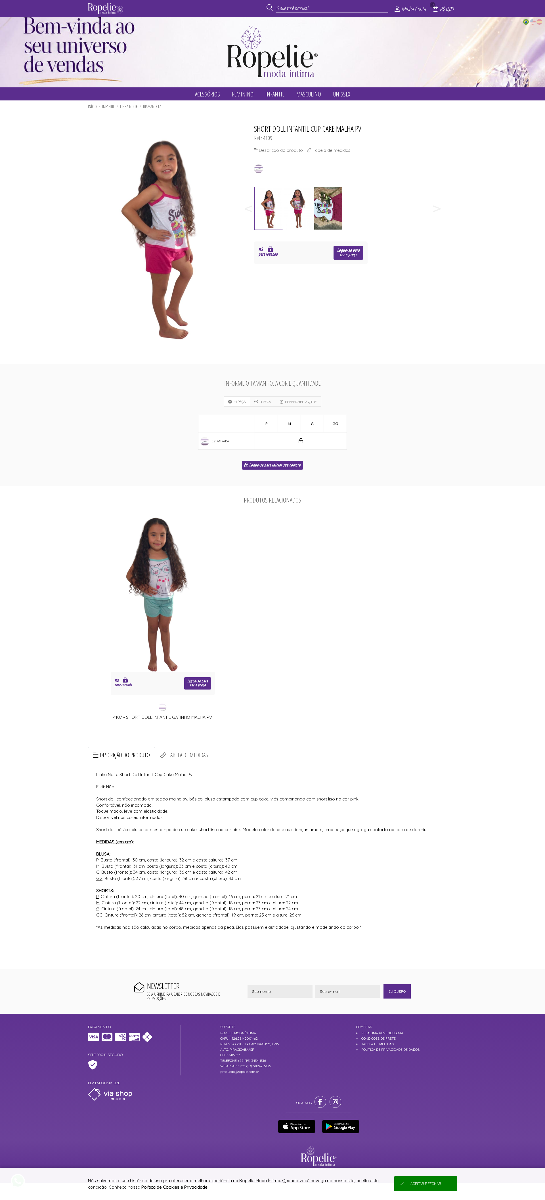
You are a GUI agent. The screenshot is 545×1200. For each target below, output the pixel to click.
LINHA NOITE (129, 106)
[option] (269, 208)
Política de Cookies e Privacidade (174, 1187)
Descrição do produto (125, 755)
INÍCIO (92, 106)
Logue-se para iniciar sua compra (274, 465)
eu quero (397, 991)
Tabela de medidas (188, 755)
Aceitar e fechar (425, 1184)
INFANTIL (108, 106)
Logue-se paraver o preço (348, 252)
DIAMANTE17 (152, 106)
